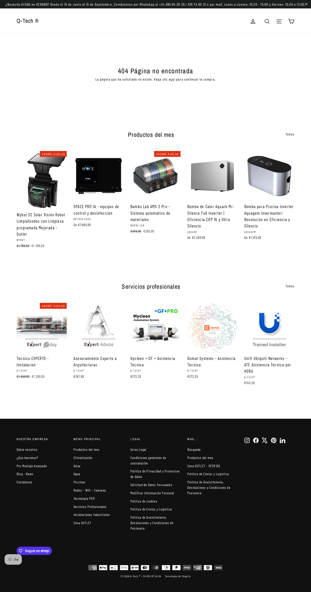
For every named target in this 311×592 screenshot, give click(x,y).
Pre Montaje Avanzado (32, 466)
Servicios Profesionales (90, 507)
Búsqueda (194, 449)
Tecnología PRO (84, 498)
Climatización (83, 458)
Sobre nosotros (27, 449)
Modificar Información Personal (152, 493)
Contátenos (24, 482)
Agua (77, 474)
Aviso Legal (138, 449)
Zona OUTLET (82, 523)
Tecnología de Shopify (178, 576)
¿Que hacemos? (27, 458)
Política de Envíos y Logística (151, 509)
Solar (77, 466)
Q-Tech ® (28, 21)
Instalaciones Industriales (92, 515)
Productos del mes (86, 449)
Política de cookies (143, 501)
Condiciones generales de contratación (148, 460)
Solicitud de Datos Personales (151, 485)
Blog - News (25, 474)
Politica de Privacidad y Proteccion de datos (155, 474)
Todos (290, 134)
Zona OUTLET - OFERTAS (203, 466)
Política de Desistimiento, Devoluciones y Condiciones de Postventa (151, 522)
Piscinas (80, 482)
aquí (172, 79)
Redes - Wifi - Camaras (90, 490)
